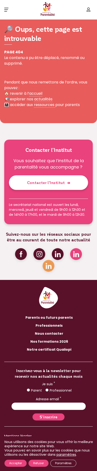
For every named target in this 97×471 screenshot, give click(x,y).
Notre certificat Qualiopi (49, 349)
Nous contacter (49, 333)
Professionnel (61, 390)
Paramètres (63, 463)
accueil (35, 93)
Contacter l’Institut (46, 182)
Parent (36, 390)
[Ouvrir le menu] (6, 10)
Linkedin (58, 254)
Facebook (21, 254)
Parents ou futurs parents (49, 317)
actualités (43, 99)
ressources (44, 104)
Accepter (15, 463)
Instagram (39, 254)
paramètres (66, 454)
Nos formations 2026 (49, 341)
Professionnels (49, 325)
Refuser (38, 463)
